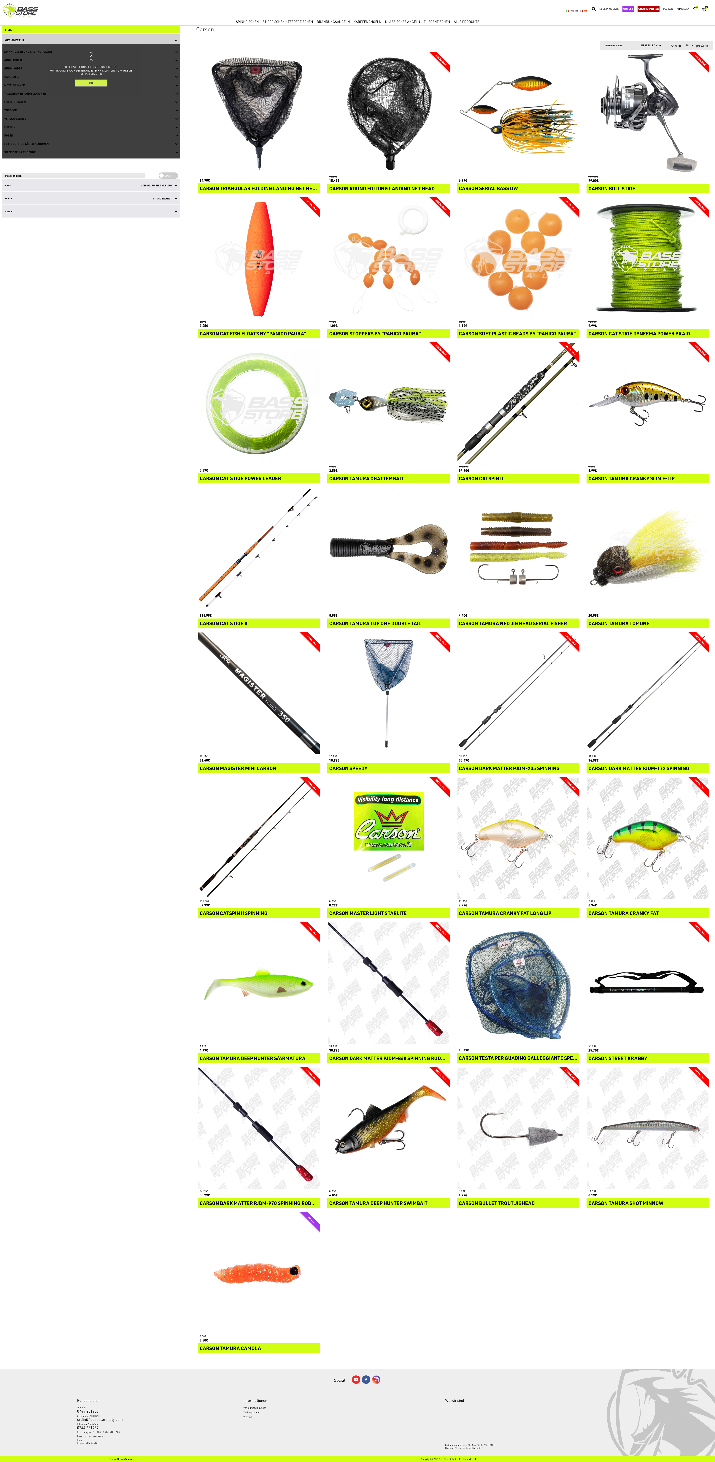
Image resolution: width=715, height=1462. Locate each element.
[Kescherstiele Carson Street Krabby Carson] (647, 983)
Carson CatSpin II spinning (234, 913)
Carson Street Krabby (617, 1058)
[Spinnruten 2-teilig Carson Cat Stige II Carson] (259, 548)
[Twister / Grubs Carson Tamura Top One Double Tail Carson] (388, 548)
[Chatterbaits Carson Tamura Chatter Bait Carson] (388, 403)
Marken (668, 8)
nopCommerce (128, 1459)
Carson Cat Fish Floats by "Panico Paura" (253, 334)
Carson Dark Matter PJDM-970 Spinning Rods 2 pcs (259, 1203)
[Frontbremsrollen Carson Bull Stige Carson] (647, 113)
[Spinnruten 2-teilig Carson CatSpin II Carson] (518, 403)
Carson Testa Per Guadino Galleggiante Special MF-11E (518, 1058)
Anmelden (683, 8)
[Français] (581, 11)
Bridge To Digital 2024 (87, 1442)
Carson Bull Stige (611, 188)
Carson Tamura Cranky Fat (623, 913)
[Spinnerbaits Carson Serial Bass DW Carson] (518, 113)
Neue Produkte (609, 8)
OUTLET (628, 8)
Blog (79, 1439)
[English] (572, 11)
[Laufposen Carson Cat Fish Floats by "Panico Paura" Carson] (259, 258)
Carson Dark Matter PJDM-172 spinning (638, 768)
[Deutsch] (576, 11)
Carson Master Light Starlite (368, 913)
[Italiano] (567, 11)
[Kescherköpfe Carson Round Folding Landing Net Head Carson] (388, 113)
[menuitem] (139, 1439)
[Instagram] (376, 1383)
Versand (247, 1416)
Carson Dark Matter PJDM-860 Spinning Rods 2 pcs (388, 1058)
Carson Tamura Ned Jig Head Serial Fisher (513, 623)
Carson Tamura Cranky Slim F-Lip (631, 478)
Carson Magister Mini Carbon (238, 768)
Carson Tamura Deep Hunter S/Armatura (252, 1058)
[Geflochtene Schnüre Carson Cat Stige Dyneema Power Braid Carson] (647, 258)
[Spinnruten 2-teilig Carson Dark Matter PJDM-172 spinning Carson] (647, 693)
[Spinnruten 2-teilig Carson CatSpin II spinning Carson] (259, 838)
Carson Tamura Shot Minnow (625, 1203)
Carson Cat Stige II (223, 623)
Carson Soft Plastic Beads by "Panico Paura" (517, 334)
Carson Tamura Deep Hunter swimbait (378, 1203)
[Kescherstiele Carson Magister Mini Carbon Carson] (259, 693)
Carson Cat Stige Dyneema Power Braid (639, 334)
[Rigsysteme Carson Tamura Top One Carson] (647, 548)
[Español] (585, 11)
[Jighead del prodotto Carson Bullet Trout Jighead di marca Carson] (518, 1128)
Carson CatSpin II (481, 478)
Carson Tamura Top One (618, 623)
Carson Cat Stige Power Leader (240, 478)
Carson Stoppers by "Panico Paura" (375, 334)
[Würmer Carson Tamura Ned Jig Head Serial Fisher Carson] (518, 548)
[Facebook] (366, 1383)
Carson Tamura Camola (230, 1348)
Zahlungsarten (251, 1412)
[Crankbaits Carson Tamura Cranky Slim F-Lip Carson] (647, 403)
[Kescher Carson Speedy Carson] (388, 693)
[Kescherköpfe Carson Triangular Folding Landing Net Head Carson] (259, 113)
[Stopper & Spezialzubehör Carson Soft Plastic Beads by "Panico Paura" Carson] (518, 258)
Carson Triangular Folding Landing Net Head (259, 188)
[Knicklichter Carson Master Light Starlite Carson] (388, 838)
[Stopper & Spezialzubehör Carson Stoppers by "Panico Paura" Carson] (388, 258)
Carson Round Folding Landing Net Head (382, 188)
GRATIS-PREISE (648, 8)
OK (91, 83)
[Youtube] (356, 1383)
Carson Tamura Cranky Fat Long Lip (505, 913)
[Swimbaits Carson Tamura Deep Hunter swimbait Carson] (388, 1128)
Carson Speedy (348, 768)
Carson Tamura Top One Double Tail (375, 623)
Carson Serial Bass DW (488, 188)
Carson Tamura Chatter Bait (366, 478)
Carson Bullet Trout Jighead (497, 1203)
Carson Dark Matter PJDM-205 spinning (509, 768)
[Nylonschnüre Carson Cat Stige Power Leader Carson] (259, 403)
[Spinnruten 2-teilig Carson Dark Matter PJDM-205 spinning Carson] (518, 693)
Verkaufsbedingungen (254, 1407)
